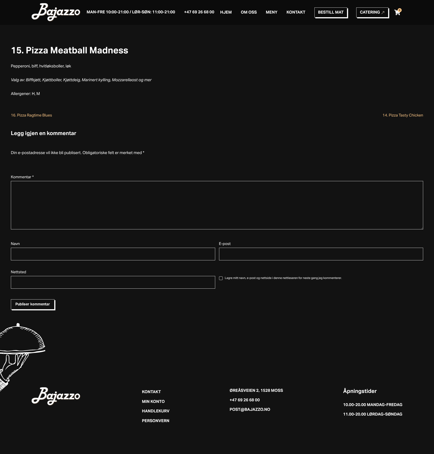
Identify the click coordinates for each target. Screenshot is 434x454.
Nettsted (18, 272)
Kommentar (22, 177)
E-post (225, 244)
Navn (15, 244)
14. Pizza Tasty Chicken (402, 115)
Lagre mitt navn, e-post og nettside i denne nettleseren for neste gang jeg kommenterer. (283, 278)
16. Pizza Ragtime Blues (31, 115)
